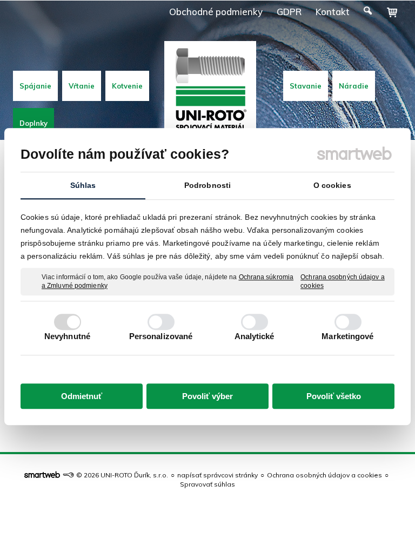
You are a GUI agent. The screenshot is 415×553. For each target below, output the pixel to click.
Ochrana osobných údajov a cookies (342, 281)
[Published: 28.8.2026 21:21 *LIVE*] (68, 475)
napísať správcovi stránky (217, 475)
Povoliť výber (207, 396)
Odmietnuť (81, 396)
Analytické (255, 336)
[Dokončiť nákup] (392, 12)
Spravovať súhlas (207, 484)
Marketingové (347, 336)
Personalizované (161, 336)
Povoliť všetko (333, 396)
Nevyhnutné (67, 336)
